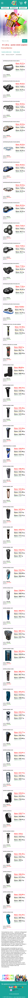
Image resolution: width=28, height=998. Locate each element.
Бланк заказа (16, 51)
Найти (24, 40)
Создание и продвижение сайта (14, 993)
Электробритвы (19, 54)
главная (2, 54)
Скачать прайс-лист (6, 51)
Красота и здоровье (9, 54)
